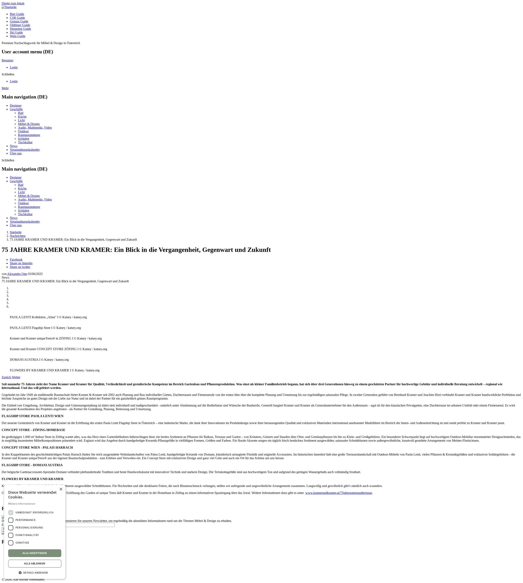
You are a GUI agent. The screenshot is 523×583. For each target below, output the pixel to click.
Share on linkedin (21, 263)
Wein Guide (17, 36)
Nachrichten (18, 236)
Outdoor (23, 131)
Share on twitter (20, 267)
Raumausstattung (29, 135)
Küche (22, 116)
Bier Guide (17, 14)
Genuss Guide (19, 21)
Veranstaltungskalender (25, 149)
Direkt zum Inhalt (13, 3)
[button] (34, 572)
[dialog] (34, 532)
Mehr (5, 88)
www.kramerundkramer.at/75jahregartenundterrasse (338, 493)
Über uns (16, 153)
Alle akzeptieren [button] (34, 553)
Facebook (16, 259)
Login (14, 67)
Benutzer (7, 60)
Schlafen (23, 138)
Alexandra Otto (17, 274)
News (13, 146)
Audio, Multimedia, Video (35, 127)
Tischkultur (25, 142)
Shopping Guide (20, 28)
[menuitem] (265, 14)
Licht (21, 120)
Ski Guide (16, 32)
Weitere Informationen (21, 503)
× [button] (60, 489)
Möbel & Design (29, 124)
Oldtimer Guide (20, 25)
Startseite (15, 232)
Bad (20, 113)
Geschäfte (16, 109)
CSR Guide (17, 17)
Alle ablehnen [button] (34, 563)
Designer (15, 105)
